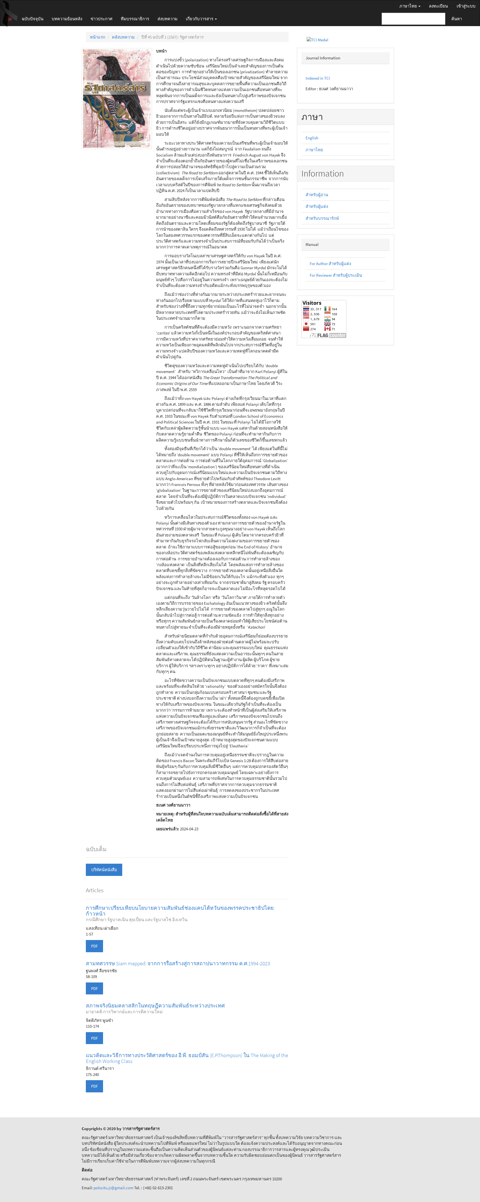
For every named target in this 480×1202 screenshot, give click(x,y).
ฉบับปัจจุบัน (32, 18)
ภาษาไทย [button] (408, 6)
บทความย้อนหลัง (67, 18)
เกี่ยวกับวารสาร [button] (200, 18)
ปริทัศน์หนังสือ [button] (104, 869)
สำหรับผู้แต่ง (317, 206)
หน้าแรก (97, 37)
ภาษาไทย (314, 149)
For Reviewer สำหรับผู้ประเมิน (336, 275)
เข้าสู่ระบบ (466, 6)
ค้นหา (456, 18)
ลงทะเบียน (438, 6)
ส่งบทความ (168, 18)
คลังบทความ (123, 37)
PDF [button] (94, 946)
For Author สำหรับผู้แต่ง (330, 263)
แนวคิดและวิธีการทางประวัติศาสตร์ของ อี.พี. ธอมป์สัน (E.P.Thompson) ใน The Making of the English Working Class (187, 1058)
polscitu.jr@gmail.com (114, 1187)
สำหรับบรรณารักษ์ (322, 218)
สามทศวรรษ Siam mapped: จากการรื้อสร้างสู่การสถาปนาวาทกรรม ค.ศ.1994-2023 (178, 963)
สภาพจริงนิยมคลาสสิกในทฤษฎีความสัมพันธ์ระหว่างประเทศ (155, 1008)
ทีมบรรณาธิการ (135, 18)
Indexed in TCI (318, 78)
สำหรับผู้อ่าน (317, 194)
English (312, 137)
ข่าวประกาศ (101, 18)
